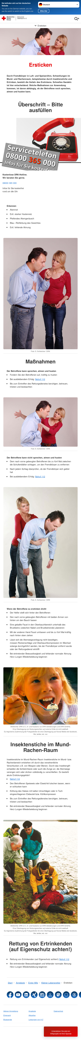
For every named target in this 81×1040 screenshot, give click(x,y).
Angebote (32, 1011)
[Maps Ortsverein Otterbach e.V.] (50, 994)
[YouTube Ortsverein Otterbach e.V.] (18, 994)
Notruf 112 (40, 379)
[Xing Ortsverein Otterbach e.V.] (34, 994)
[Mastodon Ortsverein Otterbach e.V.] (58, 994)
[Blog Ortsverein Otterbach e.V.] (42, 994)
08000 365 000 (10, 182)
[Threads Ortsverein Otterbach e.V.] (74, 994)
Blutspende (7, 1019)
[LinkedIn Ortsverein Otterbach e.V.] (26, 994)
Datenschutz (58, 1011)
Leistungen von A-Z (36, 1019)
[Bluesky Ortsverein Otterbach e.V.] (66, 994)
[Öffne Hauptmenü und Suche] (76, 18)
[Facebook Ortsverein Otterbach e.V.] (10, 994)
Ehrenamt (7, 1015)
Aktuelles (32, 1015)
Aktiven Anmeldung (10, 1011)
